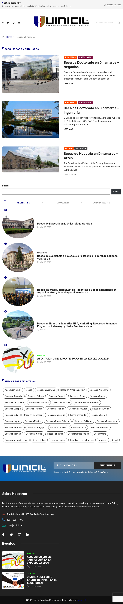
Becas (29, 390)
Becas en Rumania (13, 427)
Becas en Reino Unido (107, 421)
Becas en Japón (12, 421)
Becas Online (100, 434)
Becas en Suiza (78, 427)
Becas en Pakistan (83, 421)
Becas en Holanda (55, 409)
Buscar (5, 186)
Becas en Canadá (57, 396)
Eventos (41, 356)
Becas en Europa (13, 409)
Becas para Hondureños (16, 440)
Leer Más (68, 83)
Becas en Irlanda (78, 415)
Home (9, 37)
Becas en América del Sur (72, 390)
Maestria (103, 440)
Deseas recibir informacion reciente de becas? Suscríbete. (81, 472)
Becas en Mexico (33, 421)
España (40, 320)
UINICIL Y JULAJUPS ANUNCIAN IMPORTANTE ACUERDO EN (42, 579)
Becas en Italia (98, 415)
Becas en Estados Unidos (87, 402)
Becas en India (11, 415)
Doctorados (85, 57)
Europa (68, 148)
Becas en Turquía (34, 434)
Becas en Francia (34, 409)
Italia (39, 221)
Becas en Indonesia (33, 415)
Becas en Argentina (99, 390)
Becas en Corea (97, 396)
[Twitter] (8, 23)
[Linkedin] (19, 23)
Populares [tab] (62, 202)
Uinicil (115, 440)
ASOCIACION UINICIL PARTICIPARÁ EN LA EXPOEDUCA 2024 (73, 358)
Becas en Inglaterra (56, 415)
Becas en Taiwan (13, 434)
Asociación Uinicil (13, 390)
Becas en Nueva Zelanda (57, 421)
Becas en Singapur (36, 427)
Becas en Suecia (58, 427)
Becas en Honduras (78, 409)
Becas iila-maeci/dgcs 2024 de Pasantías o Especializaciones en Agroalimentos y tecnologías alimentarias (76, 291)
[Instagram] (13, 23)
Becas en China (77, 396)
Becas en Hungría (100, 409)
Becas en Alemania (46, 390)
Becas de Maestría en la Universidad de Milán (64, 223)
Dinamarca (70, 57)
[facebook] (3, 23)
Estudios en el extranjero (82, 440)
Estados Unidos (58, 440)
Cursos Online (39, 440)
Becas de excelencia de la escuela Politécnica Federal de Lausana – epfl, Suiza (36, 6)
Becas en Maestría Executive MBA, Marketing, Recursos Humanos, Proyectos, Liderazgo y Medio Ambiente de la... (77, 325)
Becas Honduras (55, 434)
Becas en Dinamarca (39, 402)
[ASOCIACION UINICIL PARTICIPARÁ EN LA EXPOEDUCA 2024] (13, 560)
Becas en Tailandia (99, 427)
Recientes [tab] (23, 202)
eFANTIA (82, 600)
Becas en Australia (13, 396)
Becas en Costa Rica (14, 402)
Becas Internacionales (78, 434)
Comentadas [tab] (101, 202)
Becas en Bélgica (36, 396)
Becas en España (62, 402)
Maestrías (81, 148)
